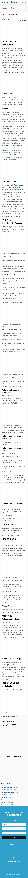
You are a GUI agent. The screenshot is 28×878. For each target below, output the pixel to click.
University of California (9, 152)
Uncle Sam (9, 271)
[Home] (9, 2)
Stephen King (17, 400)
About (11, 727)
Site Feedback (14, 857)
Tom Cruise (18, 185)
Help (14, 853)
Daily (14, 870)
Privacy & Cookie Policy (14, 861)
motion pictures (14, 190)
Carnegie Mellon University (11, 72)
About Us (16, 848)
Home (10, 848)
